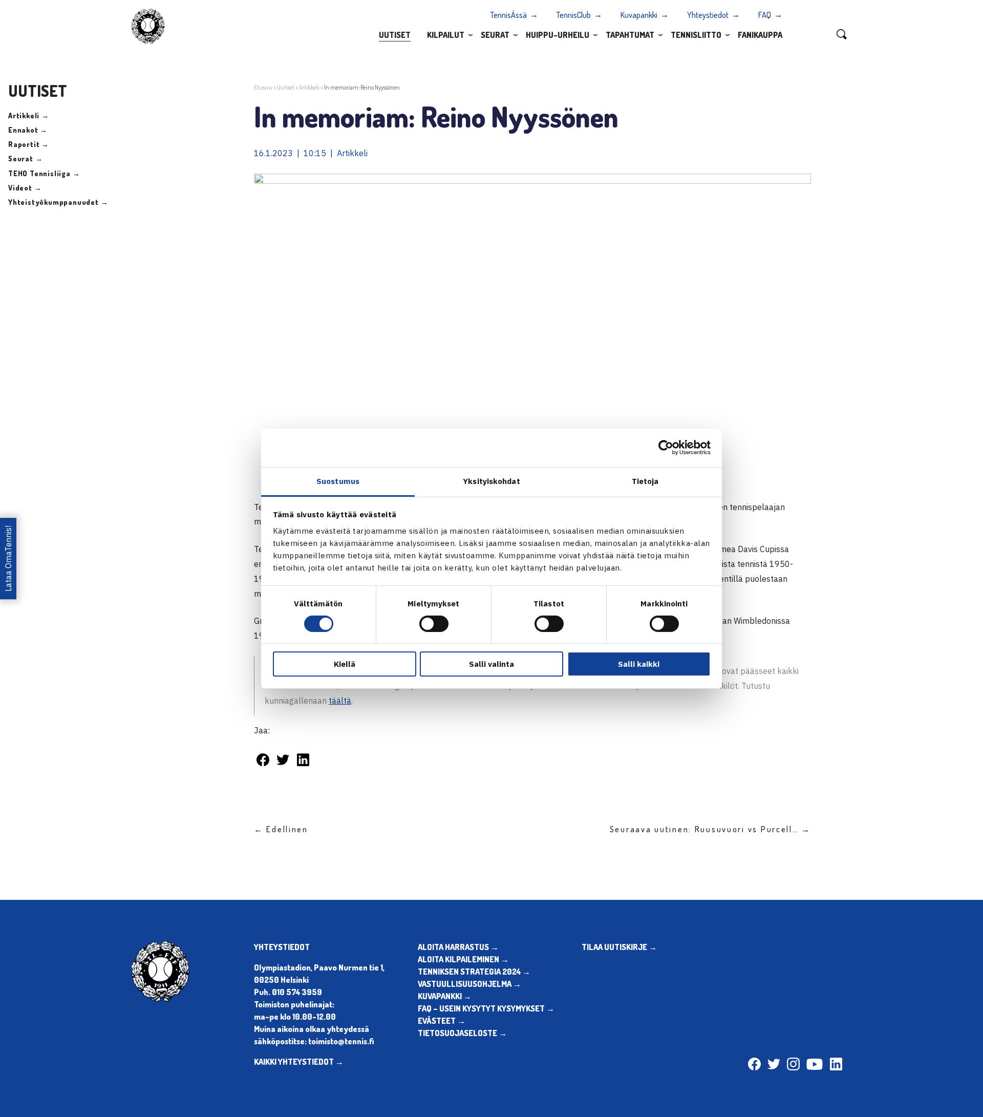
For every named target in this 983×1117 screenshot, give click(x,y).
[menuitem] (395, 34)
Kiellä (344, 664)
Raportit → (28, 144)
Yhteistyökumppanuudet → (58, 202)
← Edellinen (281, 829)
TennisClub (574, 15)
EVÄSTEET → (441, 1021)
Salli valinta (491, 664)
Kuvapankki (639, 15)
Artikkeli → (28, 115)
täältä (340, 701)
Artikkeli (309, 87)
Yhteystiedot (708, 15)
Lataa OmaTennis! (8, 558)
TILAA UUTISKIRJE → (619, 947)
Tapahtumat (630, 35)
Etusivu (263, 87)
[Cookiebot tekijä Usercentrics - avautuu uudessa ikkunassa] (666, 447)
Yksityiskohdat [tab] (491, 481)
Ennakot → (28, 129)
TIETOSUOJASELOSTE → (462, 1033)
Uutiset (395, 35)
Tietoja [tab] (645, 481)
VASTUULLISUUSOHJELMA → (469, 984)
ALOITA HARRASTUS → (458, 947)
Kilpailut (445, 35)
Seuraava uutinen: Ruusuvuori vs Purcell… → (710, 829)
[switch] (433, 624)
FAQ (764, 15)
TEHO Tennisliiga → (44, 173)
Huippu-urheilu (557, 35)
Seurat (495, 35)
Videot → (24, 187)
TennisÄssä (508, 15)
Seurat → (25, 158)
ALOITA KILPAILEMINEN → (463, 959)
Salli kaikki (638, 664)
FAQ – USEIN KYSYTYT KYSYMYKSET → (486, 1008)
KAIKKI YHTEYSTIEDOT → (299, 1062)
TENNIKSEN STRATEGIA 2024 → (474, 971)
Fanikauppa (760, 35)
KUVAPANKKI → (445, 996)
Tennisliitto (696, 35)
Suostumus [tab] (337, 481)
